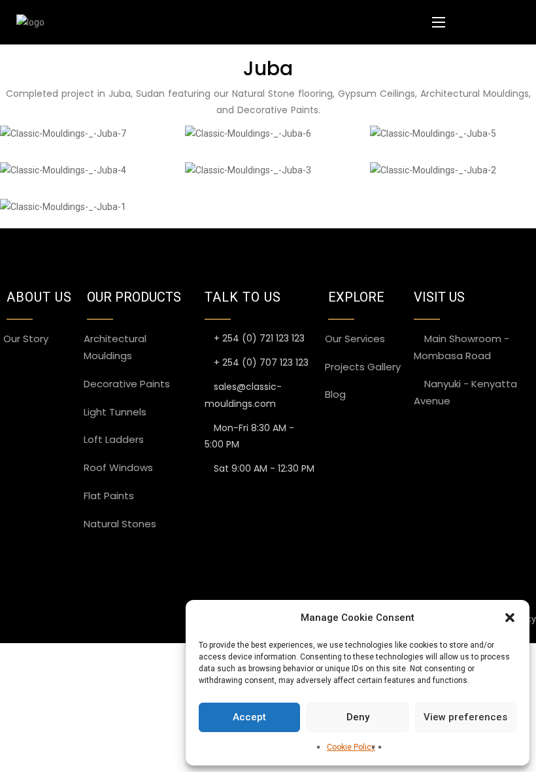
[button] (509, 617)
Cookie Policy (351, 747)
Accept (249, 717)
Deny (357, 717)
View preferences (465, 717)
